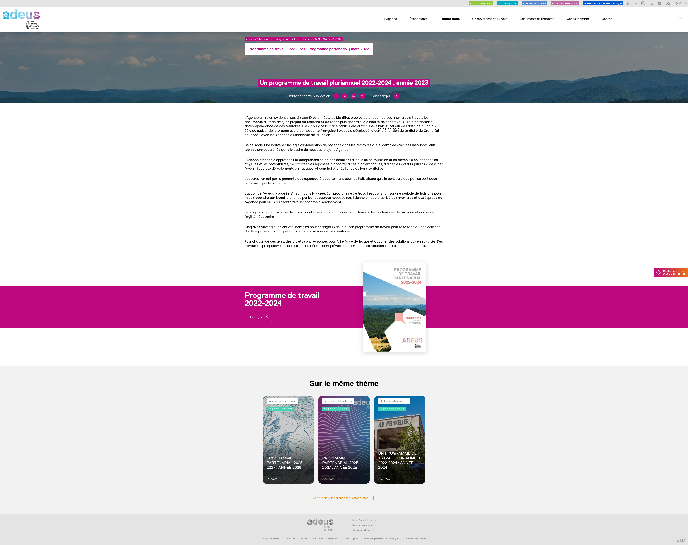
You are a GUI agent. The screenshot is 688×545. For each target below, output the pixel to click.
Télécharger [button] (254, 317)
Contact (608, 19)
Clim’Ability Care (507, 3)
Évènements (418, 19)
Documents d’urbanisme (537, 19)
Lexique (303, 538)
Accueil (250, 39)
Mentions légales (350, 538)
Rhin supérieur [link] (389, 126)
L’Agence (390, 19)
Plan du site (289, 538)
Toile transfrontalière (534, 3)
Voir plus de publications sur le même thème (340, 498)
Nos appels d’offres (363, 525)
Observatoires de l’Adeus (489, 19)
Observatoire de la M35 (565, 3)
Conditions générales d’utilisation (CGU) (382, 538)
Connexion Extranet (363, 530)
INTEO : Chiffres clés (481, 3)
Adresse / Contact (270, 538)
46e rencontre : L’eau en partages (603, 3)
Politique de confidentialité (324, 538)
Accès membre (578, 19)
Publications (450, 19)
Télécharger (380, 96)
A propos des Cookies (416, 538)
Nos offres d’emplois (364, 520)
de (685, 3)
